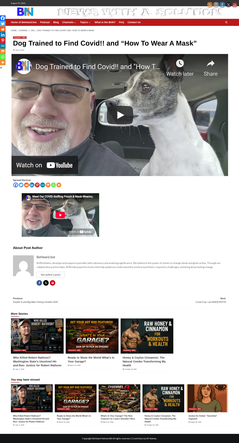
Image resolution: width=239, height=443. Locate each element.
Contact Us (134, 22)
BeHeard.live (46, 257)
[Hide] (1, 68)
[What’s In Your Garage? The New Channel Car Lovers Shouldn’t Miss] (119, 398)
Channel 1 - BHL (20, 37)
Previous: (35, 300)
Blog (56, 22)
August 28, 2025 (195, 422)
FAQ (121, 22)
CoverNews (137, 438)
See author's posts (51, 274)
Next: (211, 300)
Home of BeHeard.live (24, 22)
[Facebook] (15, 185)
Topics (84, 22)
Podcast (45, 22)
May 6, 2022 (19, 50)
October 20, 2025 (131, 369)
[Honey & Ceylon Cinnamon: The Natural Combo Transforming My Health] (147, 336)
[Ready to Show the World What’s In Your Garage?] (92, 336)
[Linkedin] (31, 185)
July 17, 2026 (19, 369)
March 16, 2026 (75, 365)
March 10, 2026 (108, 422)
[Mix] (48, 185)
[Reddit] (26, 185)
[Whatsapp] (53, 185)
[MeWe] (42, 185)
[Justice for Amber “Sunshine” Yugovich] (207, 398)
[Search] (226, 22)
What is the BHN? (105, 22)
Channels (67, 22)
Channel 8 (105, 409)
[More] (58, 185)
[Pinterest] (37, 185)
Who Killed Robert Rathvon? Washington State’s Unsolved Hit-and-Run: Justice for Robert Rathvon (37, 361)
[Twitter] (21, 185)
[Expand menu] (75, 22)
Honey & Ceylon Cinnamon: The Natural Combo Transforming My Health (144, 361)
